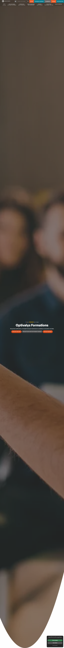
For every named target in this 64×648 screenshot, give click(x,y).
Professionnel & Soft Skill (48, 5)
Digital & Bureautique (21, 5)
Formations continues (39, 1)
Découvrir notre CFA (16, 331)
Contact (53, 1)
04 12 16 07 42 (60, 1)
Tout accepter (55, 640)
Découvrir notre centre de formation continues (32, 331)
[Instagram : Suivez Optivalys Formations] (15, 1)
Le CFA (31, 1)
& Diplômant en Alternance (11, 5)
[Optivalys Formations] (6, 1)
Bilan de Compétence (58, 4)
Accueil (4, 4)
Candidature (47, 1)
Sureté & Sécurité (40, 5)
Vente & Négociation (31, 5)
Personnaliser (55, 645)
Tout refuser (55, 642)
